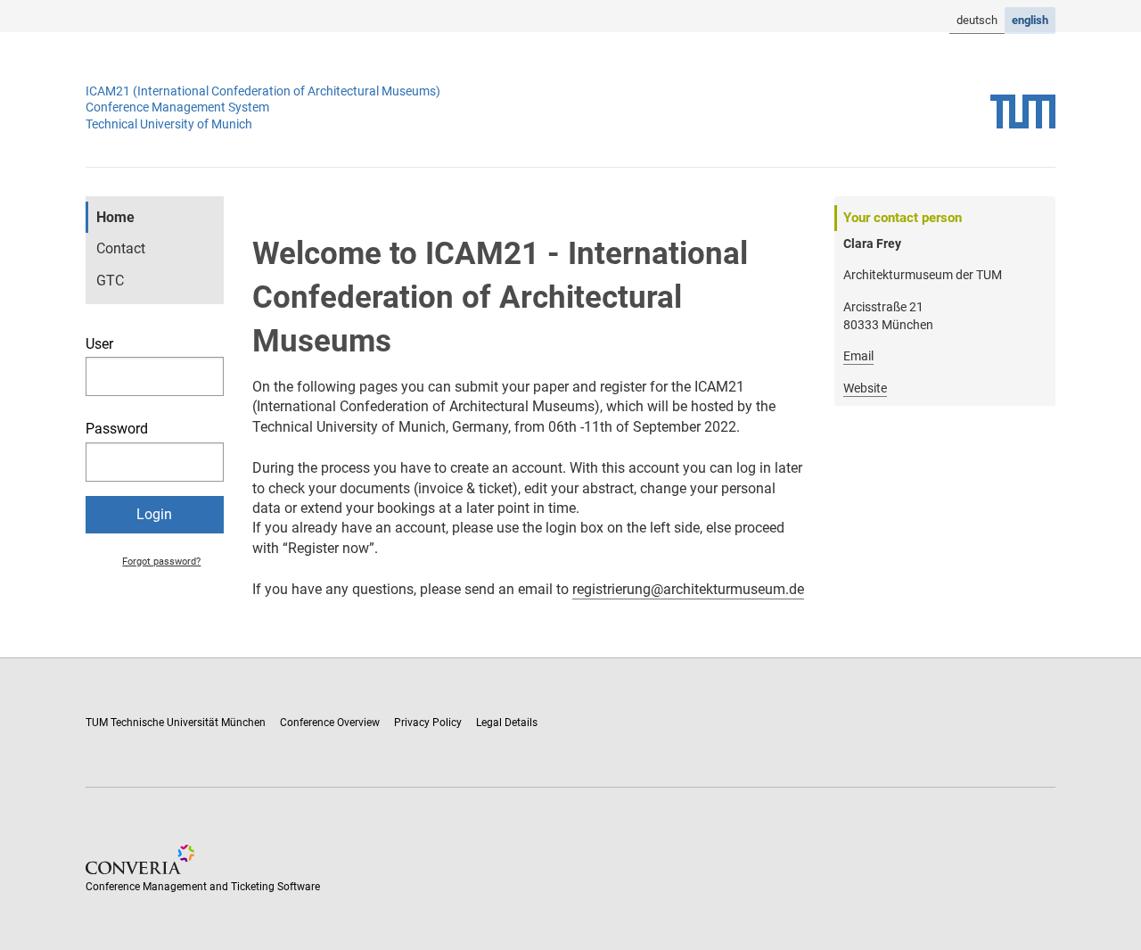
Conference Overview (330, 722)
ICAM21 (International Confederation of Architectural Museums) (263, 91)
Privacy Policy (428, 722)
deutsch (976, 20)
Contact (120, 248)
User (99, 343)
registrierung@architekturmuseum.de (688, 589)
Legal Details (507, 722)
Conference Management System (177, 107)
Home (115, 217)
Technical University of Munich (169, 124)
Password (117, 428)
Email (858, 356)
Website (865, 388)
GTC (110, 280)
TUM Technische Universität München (176, 722)
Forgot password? (161, 561)
